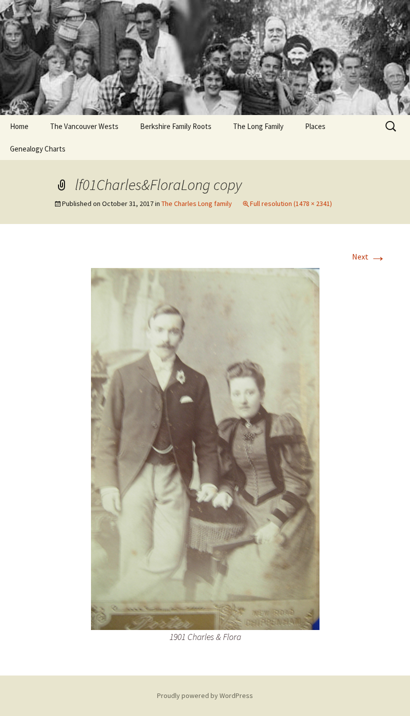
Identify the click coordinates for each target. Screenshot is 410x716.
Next (369, 257)
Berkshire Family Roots (176, 126)
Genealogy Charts (38, 149)
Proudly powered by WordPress (205, 695)
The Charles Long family (197, 203)
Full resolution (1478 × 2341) (291, 203)
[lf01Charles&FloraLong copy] (205, 448)
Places (315, 126)
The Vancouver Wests (84, 126)
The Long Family (258, 126)
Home (19, 126)
